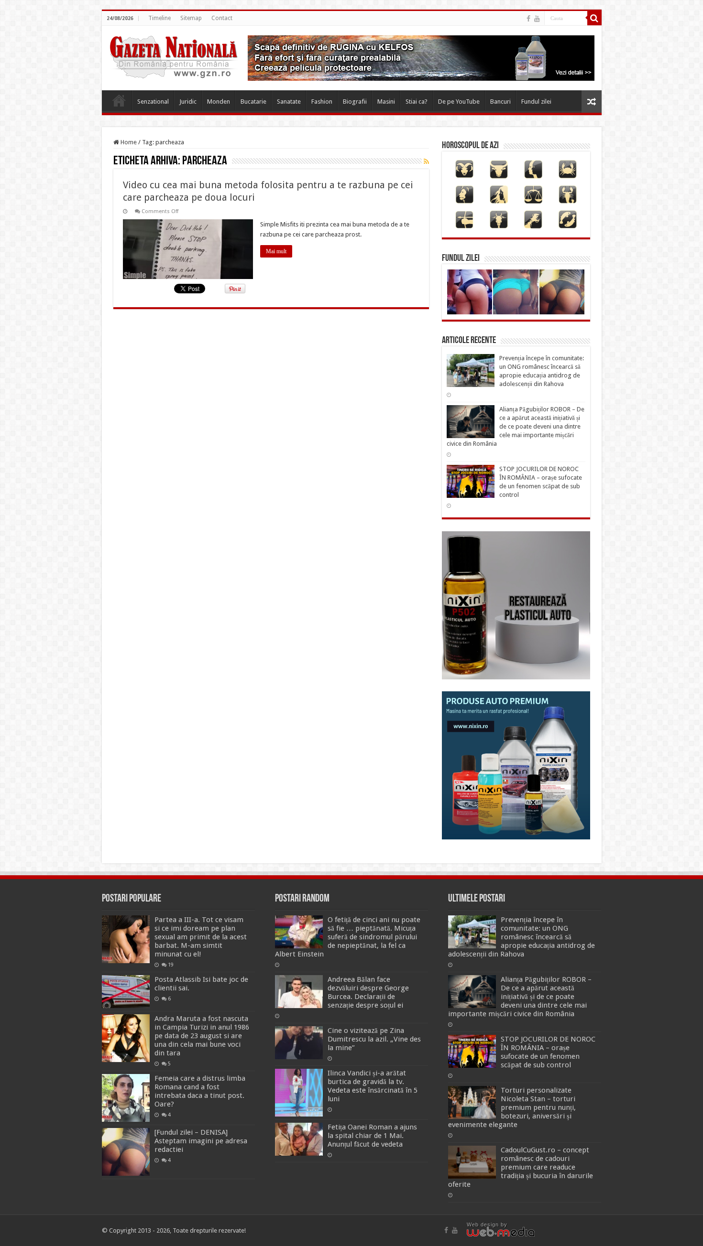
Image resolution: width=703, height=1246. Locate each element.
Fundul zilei (536, 101)
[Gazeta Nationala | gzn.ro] (173, 55)
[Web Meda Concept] (501, 1231)
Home (119, 100)
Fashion (321, 101)
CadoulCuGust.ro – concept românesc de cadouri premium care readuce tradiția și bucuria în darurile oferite (520, 1167)
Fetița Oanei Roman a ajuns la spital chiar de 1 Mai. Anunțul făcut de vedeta (372, 1136)
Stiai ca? (417, 101)
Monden (218, 101)
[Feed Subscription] (426, 161)
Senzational (153, 101)
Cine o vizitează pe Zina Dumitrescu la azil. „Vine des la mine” (374, 1039)
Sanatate (289, 101)
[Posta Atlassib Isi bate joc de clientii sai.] (126, 991)
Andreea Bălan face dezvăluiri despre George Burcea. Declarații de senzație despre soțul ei (368, 992)
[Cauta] (594, 18)
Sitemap (191, 18)
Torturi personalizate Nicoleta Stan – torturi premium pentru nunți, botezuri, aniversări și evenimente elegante (512, 1107)
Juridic (188, 101)
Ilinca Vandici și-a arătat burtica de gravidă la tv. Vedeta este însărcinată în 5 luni (372, 1086)
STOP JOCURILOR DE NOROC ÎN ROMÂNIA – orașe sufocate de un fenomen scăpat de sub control (548, 1052)
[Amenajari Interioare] (421, 57)
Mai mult (276, 251)
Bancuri (500, 101)
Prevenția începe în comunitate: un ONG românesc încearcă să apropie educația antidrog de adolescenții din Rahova (521, 936)
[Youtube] (537, 18)
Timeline (159, 18)
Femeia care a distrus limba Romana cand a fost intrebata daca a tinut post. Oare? (199, 1091)
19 (171, 964)
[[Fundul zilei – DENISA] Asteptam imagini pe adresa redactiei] (126, 1152)
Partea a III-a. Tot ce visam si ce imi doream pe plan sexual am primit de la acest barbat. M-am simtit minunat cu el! (200, 936)
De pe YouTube (459, 101)
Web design (483, 1224)
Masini (386, 101)
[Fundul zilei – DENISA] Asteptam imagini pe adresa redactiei (200, 1141)
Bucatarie (253, 101)
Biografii (355, 101)
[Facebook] (528, 18)
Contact (221, 18)
